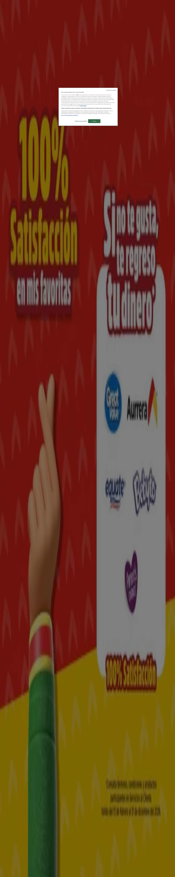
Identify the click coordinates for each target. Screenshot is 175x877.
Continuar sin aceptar (111, 90)
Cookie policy (83, 105)
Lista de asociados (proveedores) (69, 115)
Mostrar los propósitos (81, 121)
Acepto (94, 121)
